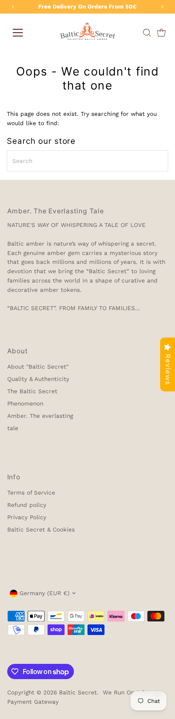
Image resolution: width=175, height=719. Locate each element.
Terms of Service (31, 492)
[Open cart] (161, 32)
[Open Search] (147, 32)
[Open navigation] (17, 32)
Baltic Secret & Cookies (41, 529)
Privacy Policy (26, 517)
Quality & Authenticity (38, 378)
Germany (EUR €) (45, 593)
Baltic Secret (78, 692)
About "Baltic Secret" (37, 366)
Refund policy (26, 504)
